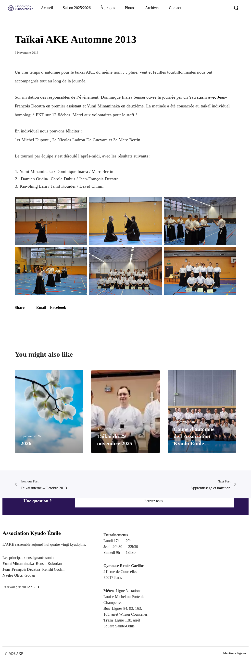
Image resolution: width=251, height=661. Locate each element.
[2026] (49, 411)
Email (41, 307)
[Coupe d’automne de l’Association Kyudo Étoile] (202, 411)
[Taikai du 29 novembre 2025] (125, 411)
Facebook (58, 307)
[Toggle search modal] (236, 8)
